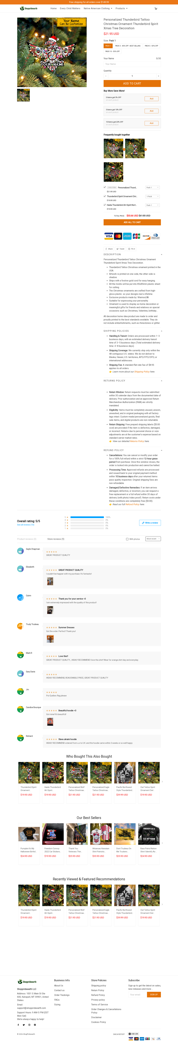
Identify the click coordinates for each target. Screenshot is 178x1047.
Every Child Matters (70, 8)
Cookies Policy (98, 1022)
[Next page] (162, 782)
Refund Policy (132, 504)
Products (120, 8)
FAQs (57, 999)
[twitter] (25, 1025)
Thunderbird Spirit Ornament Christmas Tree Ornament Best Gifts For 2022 (122, 196)
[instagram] (30, 1025)
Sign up (154, 994)
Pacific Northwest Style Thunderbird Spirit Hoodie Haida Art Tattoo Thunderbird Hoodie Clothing (124, 789)
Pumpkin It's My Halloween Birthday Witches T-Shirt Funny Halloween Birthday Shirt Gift (29, 850)
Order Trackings (62, 995)
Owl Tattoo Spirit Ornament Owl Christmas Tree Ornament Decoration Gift (147, 789)
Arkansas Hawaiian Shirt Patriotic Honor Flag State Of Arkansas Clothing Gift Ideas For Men (100, 850)
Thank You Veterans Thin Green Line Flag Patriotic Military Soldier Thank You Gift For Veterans (77, 850)
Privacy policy (98, 999)
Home (53, 8)
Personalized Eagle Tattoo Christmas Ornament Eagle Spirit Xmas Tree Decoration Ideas (100, 789)
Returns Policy (137, 441)
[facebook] (19, 1025)
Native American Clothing (97, 8)
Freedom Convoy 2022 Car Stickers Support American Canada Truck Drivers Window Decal (52, 850)
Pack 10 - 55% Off (112, 51)
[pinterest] (36, 1025)
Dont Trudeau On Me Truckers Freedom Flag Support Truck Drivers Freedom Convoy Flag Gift (123, 850)
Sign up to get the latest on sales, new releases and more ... (144, 987)
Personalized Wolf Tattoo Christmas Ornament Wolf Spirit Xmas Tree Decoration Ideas (77, 789)
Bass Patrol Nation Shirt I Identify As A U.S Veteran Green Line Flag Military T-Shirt (148, 850)
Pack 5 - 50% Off (151, 46)
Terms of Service (99, 1004)
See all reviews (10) (25, 525)
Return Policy (97, 990)
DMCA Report (119, 1034)
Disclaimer (96, 1017)
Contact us (59, 990)
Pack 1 (112, 40)
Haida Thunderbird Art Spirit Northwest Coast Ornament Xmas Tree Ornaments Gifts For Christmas (122, 205)
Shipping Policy (141, 371)
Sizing (57, 1004)
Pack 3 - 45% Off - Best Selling (127, 46)
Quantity (108, 70)
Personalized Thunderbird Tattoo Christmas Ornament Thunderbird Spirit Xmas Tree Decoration (128, 187)
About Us (58, 985)
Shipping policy (98, 985)
